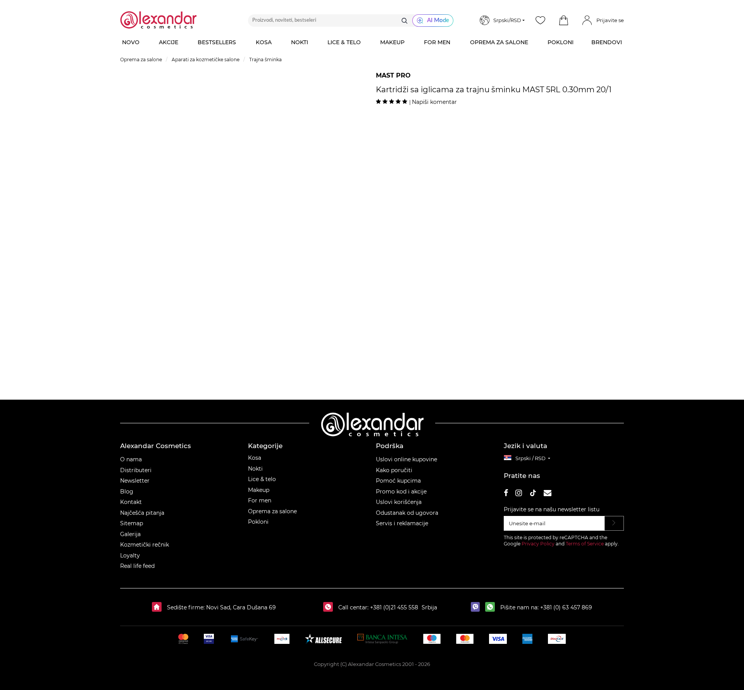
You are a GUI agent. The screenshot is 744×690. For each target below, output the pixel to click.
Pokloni (258, 521)
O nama (131, 459)
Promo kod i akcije (401, 491)
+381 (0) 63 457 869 (566, 607)
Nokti (255, 468)
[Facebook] (506, 494)
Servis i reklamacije (402, 523)
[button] (563, 20)
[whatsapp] (492, 607)
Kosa (254, 457)
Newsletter (135, 480)
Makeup (258, 489)
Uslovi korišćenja (399, 502)
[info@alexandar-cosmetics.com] (547, 494)
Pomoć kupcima (398, 480)
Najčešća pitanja (142, 512)
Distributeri (136, 470)
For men (259, 500)
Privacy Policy (538, 544)
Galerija (130, 534)
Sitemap (131, 523)
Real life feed (137, 565)
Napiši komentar (434, 101)
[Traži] (404, 20)
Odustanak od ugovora (407, 512)
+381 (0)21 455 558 (393, 607)
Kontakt (131, 502)
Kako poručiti (394, 470)
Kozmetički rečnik (144, 544)
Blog (126, 491)
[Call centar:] (330, 607)
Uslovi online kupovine (406, 459)
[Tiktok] (533, 494)
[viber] (477, 607)
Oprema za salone (272, 511)
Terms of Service (585, 544)
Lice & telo (262, 479)
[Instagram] (518, 494)
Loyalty (130, 555)
